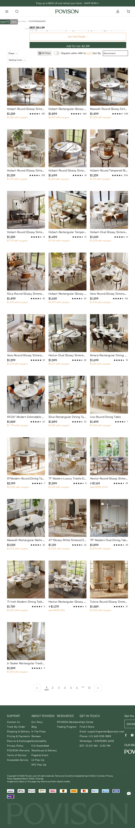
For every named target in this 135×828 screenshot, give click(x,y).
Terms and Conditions (75, 775)
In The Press (38, 731)
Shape (11, 53)
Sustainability (39, 740)
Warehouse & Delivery (44, 750)
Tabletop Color (15, 60)
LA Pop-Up (37, 759)
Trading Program (67, 726)
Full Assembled (40, 745)
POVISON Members (68, 721)
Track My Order (16, 726)
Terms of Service (16, 755)
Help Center (87, 721)
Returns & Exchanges (19, 740)
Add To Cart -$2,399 (78, 46)
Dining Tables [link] (20, 21)
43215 (89, 53)
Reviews (36, 736)
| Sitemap (39, 778)
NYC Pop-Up (38, 764)
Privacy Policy (15, 745)
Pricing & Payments (18, 736)
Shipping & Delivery (18, 731)
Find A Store (87, 726)
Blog (34, 726)
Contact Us (13, 721)
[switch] (57, 53)
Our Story (37, 721)
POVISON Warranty (18, 750)
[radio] (30, 114)
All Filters (46, 53)
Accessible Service (17, 759)
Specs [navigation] (14, 21)
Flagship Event (39, 755)
